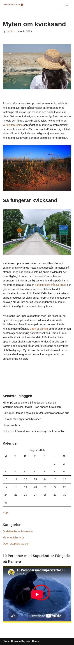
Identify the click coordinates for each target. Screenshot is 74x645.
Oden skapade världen (16, 543)
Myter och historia (13, 537)
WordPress (32, 641)
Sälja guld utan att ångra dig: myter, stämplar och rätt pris (36, 412)
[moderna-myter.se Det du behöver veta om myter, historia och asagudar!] (13, 4)
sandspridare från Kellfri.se (50, 284)
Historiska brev (11, 425)
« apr (6, 512)
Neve (6, 641)
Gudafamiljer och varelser (18, 531)
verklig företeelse (13, 124)
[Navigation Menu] (67, 5)
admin (9, 31)
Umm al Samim (38, 328)
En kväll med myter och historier (22, 418)
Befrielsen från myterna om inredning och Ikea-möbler (34, 431)
